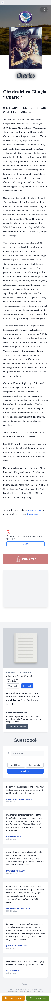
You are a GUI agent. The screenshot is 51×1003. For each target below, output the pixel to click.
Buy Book (27, 686)
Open (25, 543)
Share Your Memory (17, 726)
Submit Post (25, 771)
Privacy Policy (18, 991)
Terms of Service (33, 991)
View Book (12, 686)
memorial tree (34, 509)
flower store (32, 513)
